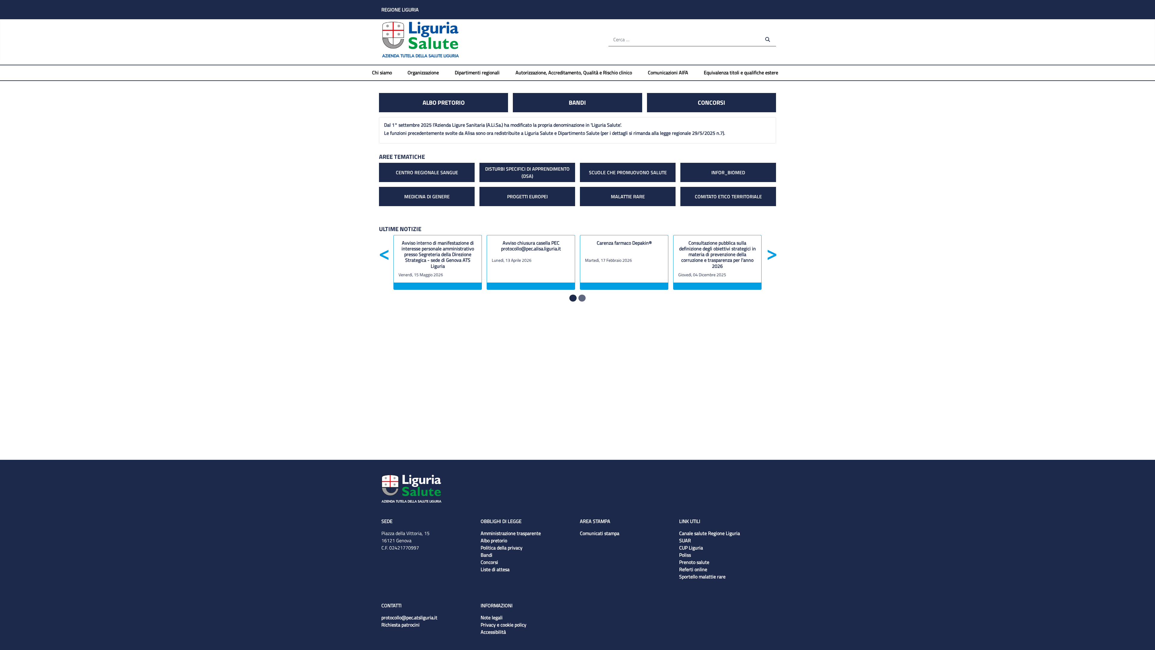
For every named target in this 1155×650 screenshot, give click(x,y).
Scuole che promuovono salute (628, 172)
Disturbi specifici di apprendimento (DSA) (527, 171)
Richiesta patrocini (400, 624)
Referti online (693, 569)
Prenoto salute (694, 562)
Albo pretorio (444, 102)
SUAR (685, 540)
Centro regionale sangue (427, 172)
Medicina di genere (427, 196)
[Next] (771, 276)
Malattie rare (628, 196)
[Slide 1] (582, 298)
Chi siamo (382, 73)
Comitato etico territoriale (728, 196)
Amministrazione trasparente (511, 533)
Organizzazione (423, 73)
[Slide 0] (573, 298)
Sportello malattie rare (702, 576)
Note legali (492, 617)
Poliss (685, 555)
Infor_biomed (728, 172)
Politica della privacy (501, 547)
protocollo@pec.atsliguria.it (409, 617)
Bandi (577, 102)
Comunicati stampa (599, 533)
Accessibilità (493, 632)
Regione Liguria (400, 9)
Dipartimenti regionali (477, 73)
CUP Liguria (691, 547)
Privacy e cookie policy (503, 624)
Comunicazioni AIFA (668, 73)
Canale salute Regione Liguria (709, 533)
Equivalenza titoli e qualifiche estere (741, 73)
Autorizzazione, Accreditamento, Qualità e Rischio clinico (574, 73)
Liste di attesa (495, 569)
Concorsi (711, 102)
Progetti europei (527, 196)
